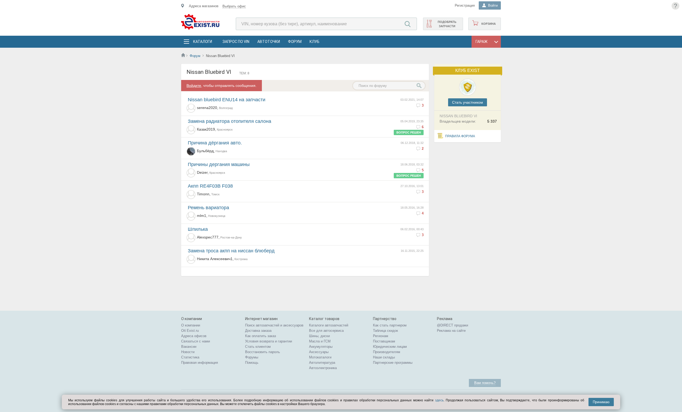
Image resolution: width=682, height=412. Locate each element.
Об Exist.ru (190, 331)
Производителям (386, 352)
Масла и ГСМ (320, 341)
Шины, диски (319, 336)
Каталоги (202, 41)
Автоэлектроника (323, 368)
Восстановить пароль (262, 352)
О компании (190, 325)
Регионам (380, 336)
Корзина (488, 23)
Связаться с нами (195, 341)
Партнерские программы (392, 363)
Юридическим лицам (390, 347)
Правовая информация (199, 363)
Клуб (314, 41)
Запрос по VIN (235, 41)
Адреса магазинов (203, 6)
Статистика (190, 357)
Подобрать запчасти (447, 24)
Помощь (251, 363)
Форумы (251, 357)
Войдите (193, 85)
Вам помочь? (485, 383)
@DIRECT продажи (452, 325)
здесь (439, 400)
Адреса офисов (193, 336)
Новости (187, 352)
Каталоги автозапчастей (328, 325)
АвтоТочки (268, 41)
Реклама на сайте (451, 331)
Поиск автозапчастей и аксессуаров (274, 325)
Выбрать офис (234, 6)
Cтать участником (467, 102)
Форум (295, 41)
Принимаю (601, 402)
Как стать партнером (390, 325)
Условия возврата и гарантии (268, 341)
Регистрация (465, 5)
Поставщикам (384, 341)
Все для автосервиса (326, 331)
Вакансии (188, 347)
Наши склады (384, 357)
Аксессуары (318, 352)
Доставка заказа (258, 331)
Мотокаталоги (320, 357)
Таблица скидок (385, 331)
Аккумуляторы (320, 347)
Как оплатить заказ (260, 336)
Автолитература (322, 363)
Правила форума (460, 136)
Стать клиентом (258, 347)
